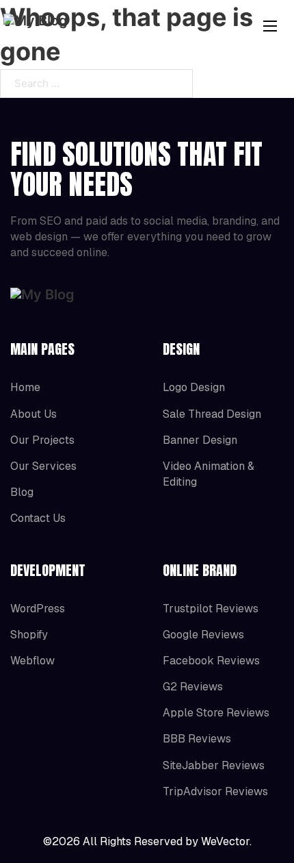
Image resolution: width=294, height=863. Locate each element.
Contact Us (38, 518)
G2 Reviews (193, 686)
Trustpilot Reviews (210, 608)
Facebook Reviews (211, 660)
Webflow (32, 660)
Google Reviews (203, 634)
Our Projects (42, 440)
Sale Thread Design (212, 414)
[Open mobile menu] (270, 26)
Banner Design (200, 440)
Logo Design (194, 387)
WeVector (225, 841)
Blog (22, 492)
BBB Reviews (197, 738)
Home (25, 387)
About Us (33, 414)
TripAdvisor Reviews (215, 791)
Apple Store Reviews (216, 712)
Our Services (43, 466)
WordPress (37, 608)
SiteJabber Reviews (214, 765)
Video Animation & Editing (208, 474)
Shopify (29, 634)
